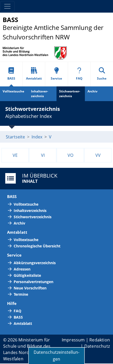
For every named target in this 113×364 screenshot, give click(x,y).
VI (43, 155)
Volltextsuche (13, 91)
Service (56, 78)
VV (98, 155)
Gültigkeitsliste (27, 275)
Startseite (15, 137)
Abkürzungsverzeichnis (35, 262)
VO (70, 155)
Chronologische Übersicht (37, 245)
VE (15, 155)
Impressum (73, 340)
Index (37, 137)
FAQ (79, 78)
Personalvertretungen (33, 281)
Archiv (19, 223)
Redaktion (99, 340)
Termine (21, 294)
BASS (11, 78)
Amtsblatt (34, 78)
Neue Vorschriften (30, 287)
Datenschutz (97, 346)
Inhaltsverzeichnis (39, 93)
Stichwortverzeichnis (69, 93)
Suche (101, 78)
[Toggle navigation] (7, 6)
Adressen (22, 269)
